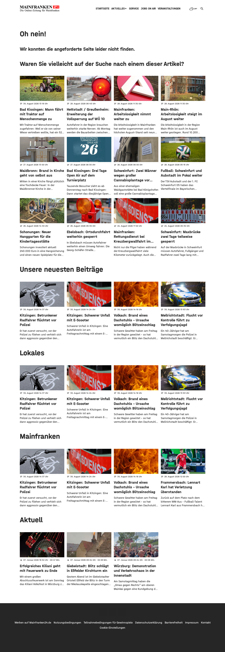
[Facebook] (103, 612)
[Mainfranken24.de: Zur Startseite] (39, 9)
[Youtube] (122, 612)
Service (134, 8)
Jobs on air (148, 8)
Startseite (102, 8)
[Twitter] (112, 612)
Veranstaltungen (169, 8)
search (202, 9)
